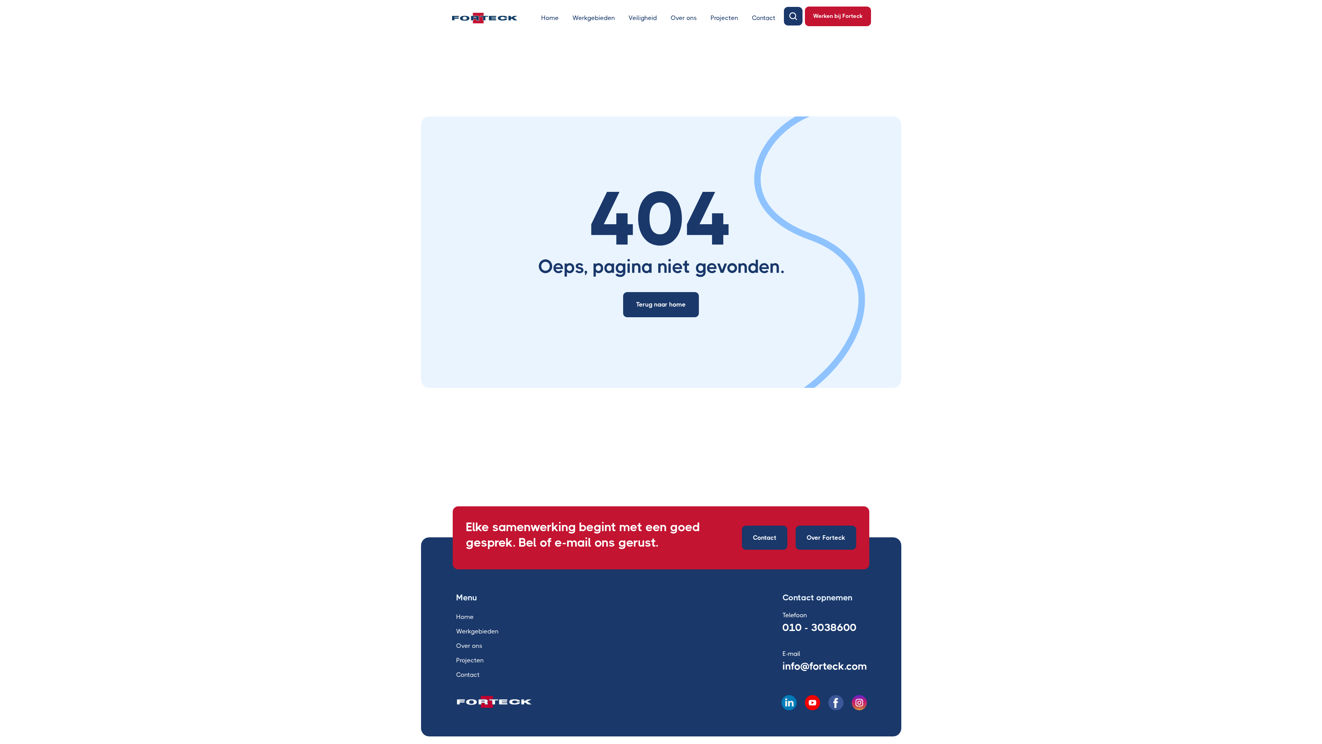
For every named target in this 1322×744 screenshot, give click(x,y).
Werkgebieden (594, 17)
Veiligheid (643, 17)
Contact (763, 17)
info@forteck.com (825, 666)
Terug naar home (661, 304)
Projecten (724, 17)
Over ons (684, 17)
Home (550, 17)
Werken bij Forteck (838, 16)
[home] (484, 17)
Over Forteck (826, 537)
